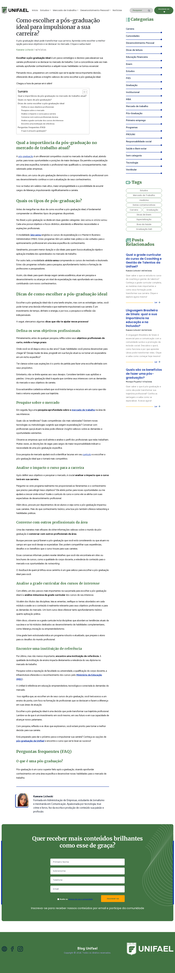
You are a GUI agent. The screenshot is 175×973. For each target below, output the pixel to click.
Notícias (117, 10)
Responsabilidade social (138, 142)
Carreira (130, 29)
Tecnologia (132, 163)
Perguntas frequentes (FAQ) (31, 127)
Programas (132, 128)
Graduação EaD (144, 229)
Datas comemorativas (144, 205)
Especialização (144, 219)
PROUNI (130, 135)
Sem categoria (134, 156)
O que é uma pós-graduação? (33, 131)
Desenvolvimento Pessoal (94, 10)
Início (35, 10)
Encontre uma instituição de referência (37, 123)
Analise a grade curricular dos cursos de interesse (42, 120)
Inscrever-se (113, 898)
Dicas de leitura (134, 50)
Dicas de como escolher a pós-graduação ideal (41, 103)
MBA (128, 99)
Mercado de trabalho (65, 10)
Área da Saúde (144, 224)
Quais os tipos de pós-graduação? (35, 100)
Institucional (132, 92)
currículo (87, 455)
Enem (129, 64)
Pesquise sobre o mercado (32, 110)
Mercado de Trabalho (144, 195)
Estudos (44, 10)
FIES (128, 78)
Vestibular (131, 170)
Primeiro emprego (136, 120)
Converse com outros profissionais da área (39, 117)
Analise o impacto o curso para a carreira (38, 114)
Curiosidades (133, 36)
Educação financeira (137, 57)
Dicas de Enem (144, 214)
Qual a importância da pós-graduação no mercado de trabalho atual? (52, 96)
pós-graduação (25, 156)
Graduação (132, 85)
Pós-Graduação (134, 114)
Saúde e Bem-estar (136, 149)
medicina (144, 200)
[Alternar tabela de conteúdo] (83, 92)
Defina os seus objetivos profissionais (37, 107)
